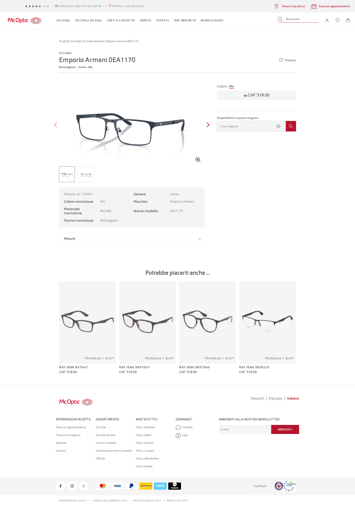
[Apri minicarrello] (348, 20)
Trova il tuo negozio (128, 6)
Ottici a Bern (144, 435)
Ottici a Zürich (144, 443)
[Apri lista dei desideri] (338, 20)
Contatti (187, 427)
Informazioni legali (73, 500)
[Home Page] (24, 20)
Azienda (61, 443)
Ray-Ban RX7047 (73, 367)
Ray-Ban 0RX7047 (134, 367)
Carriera (61, 450)
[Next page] (207, 125)
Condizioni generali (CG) (110, 500)
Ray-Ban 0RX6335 (254, 367)
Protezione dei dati (147, 500)
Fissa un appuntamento (71, 427)
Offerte (100, 458)
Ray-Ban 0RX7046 (194, 367)
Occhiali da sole (105, 435)
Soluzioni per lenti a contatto (114, 450)
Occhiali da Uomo (94, 41)
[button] (327, 20)
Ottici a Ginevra (145, 427)
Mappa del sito (177, 500)
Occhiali (76, 41)
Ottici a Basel (144, 466)
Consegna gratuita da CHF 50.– (81, 6)
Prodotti (64, 41)
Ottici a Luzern (145, 450)
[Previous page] (56, 125)
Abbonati (285, 429)
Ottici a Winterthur (147, 458)
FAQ (185, 435)
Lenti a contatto (106, 443)
